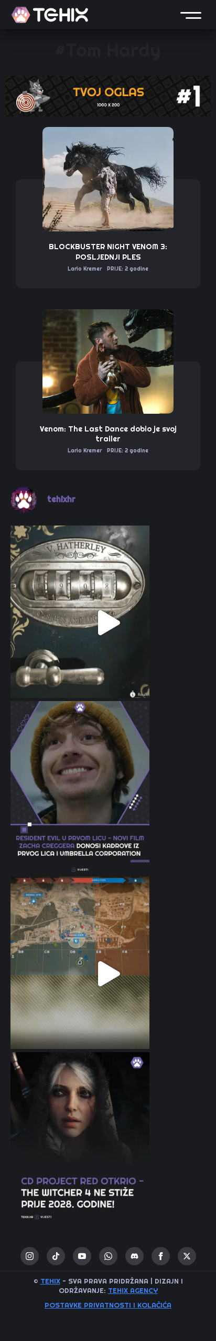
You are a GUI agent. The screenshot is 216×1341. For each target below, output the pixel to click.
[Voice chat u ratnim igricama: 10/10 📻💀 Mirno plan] (108, 974)
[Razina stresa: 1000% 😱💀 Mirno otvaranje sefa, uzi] (108, 623)
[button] (190, 14)
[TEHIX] (49, 15)
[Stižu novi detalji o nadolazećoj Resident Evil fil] (108, 798)
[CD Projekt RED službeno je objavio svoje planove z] (108, 1149)
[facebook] (161, 1256)
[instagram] (29, 1256)
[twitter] (187, 1256)
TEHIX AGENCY (133, 1290)
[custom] (56, 1256)
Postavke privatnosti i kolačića (108, 1305)
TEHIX (50, 1281)
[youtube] (82, 1256)
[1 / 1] (108, 96)
